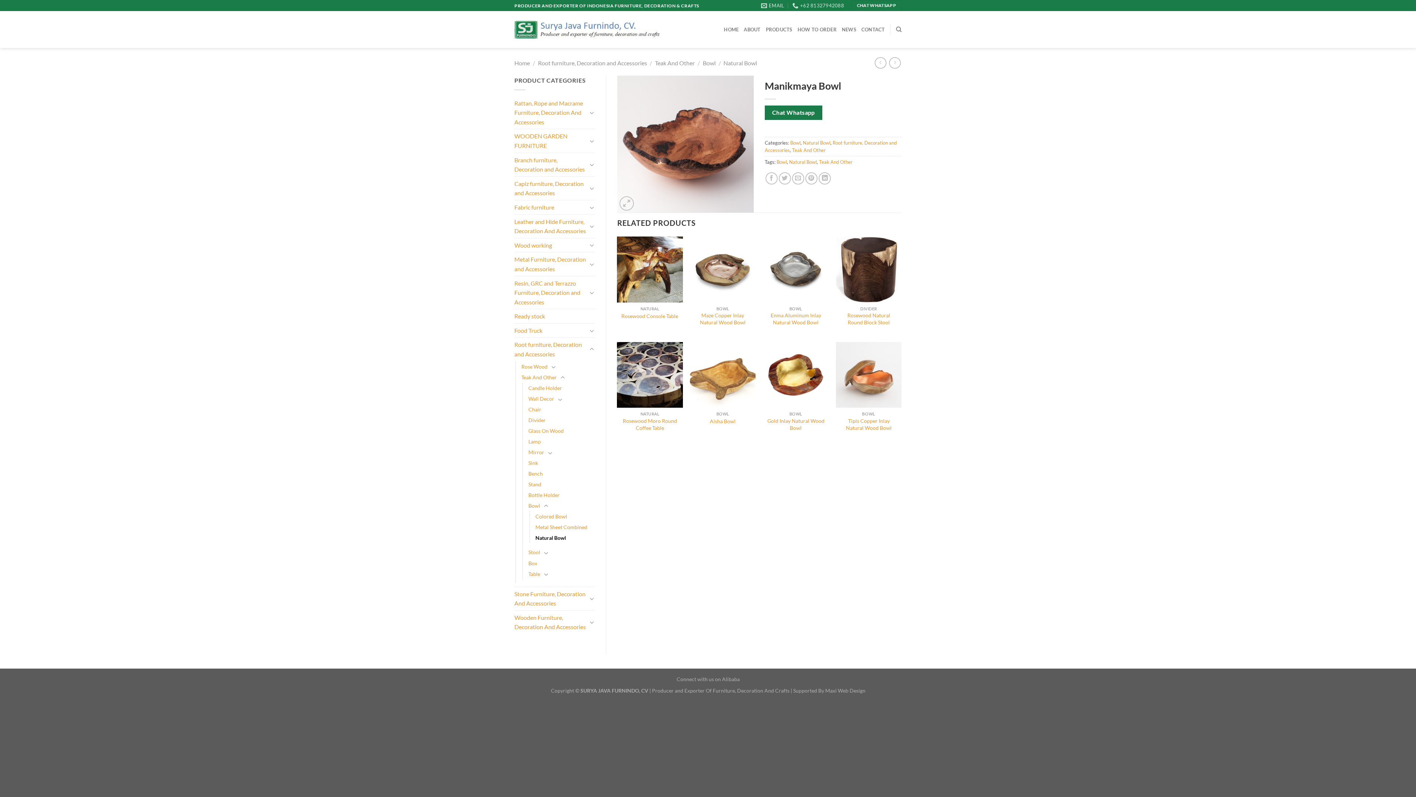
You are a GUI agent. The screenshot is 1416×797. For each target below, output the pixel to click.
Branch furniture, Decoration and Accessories (549, 164)
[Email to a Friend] (798, 178)
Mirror (536, 452)
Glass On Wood (546, 431)
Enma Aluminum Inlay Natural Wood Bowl (796, 318)
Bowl (709, 62)
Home (731, 29)
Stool (534, 552)
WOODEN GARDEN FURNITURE (541, 140)
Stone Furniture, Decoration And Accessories (550, 598)
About (752, 29)
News (849, 29)
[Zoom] (627, 203)
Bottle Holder (544, 495)
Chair (534, 409)
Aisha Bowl (723, 421)
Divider (537, 420)
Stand (534, 484)
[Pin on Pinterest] (811, 178)
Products (779, 29)
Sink (533, 463)
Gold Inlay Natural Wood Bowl (796, 424)
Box (532, 563)
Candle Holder (545, 388)
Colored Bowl (551, 516)
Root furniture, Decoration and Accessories (592, 62)
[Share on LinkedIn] (825, 178)
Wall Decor (541, 399)
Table (534, 574)
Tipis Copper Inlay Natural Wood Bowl (869, 424)
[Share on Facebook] (772, 178)
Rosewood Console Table (649, 316)
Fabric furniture (534, 207)
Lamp (534, 441)
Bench (535, 473)
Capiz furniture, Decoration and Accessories (549, 188)
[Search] (899, 30)
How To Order (817, 29)
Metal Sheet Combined (561, 527)
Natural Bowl (740, 62)
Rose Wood (534, 366)
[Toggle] (592, 112)
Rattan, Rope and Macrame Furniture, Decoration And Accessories (548, 112)
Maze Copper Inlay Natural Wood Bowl (723, 318)
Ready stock (529, 316)
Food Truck (528, 330)
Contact (873, 29)
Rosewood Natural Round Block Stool (868, 318)
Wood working (533, 245)
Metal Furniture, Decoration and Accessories (550, 264)
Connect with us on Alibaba (708, 679)
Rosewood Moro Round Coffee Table (650, 424)
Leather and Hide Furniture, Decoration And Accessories (550, 226)
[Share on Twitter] (785, 178)
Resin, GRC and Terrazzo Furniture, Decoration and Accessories (547, 293)
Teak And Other (675, 62)
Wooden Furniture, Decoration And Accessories (550, 622)
